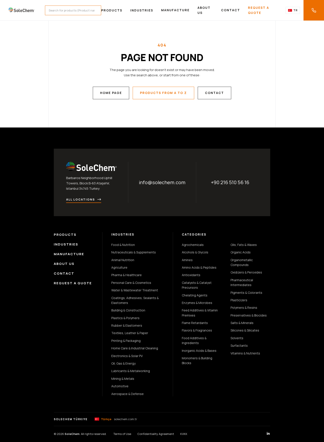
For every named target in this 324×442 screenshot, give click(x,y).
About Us (203, 10)
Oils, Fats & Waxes (244, 245)
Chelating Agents (194, 295)
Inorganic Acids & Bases (199, 350)
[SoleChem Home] (21, 10)
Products (111, 10)
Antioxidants (191, 275)
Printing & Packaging (126, 341)
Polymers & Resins (244, 307)
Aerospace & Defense (127, 394)
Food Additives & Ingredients (194, 340)
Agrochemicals (193, 245)
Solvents (237, 338)
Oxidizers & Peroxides (246, 272)
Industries (141, 10)
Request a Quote (258, 10)
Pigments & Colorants (246, 292)
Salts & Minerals (242, 323)
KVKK (183, 434)
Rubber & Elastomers (126, 325)
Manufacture (175, 10)
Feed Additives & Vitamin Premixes (200, 312)
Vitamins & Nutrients (245, 353)
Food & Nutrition (123, 245)
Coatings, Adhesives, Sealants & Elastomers (135, 300)
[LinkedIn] (268, 434)
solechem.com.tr (119, 419)
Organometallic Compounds (242, 262)
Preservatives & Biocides (249, 315)
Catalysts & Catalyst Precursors (197, 285)
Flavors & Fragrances (197, 330)
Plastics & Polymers (125, 318)
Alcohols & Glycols (195, 252)
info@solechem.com (162, 182)
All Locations (80, 199)
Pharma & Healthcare (126, 275)
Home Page (111, 93)
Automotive (119, 386)
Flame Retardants (195, 323)
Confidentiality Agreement (155, 434)
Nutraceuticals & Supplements (133, 252)
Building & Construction (128, 310)
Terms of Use (122, 434)
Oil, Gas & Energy (123, 363)
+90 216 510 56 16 (230, 182)
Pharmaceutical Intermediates (242, 282)
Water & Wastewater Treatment (134, 290)
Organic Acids (241, 252)
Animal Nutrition (122, 260)
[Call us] (314, 10)
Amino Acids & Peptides (199, 267)
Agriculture (119, 267)
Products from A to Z (163, 93)
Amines (187, 260)
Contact (230, 10)
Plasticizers (239, 300)
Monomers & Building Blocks (197, 360)
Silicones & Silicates (245, 330)
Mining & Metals (122, 378)
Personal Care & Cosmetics (131, 283)
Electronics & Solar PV (127, 356)
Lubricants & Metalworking (130, 371)
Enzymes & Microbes (197, 303)
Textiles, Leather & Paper (129, 333)
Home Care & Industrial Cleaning (134, 348)
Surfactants (239, 345)
